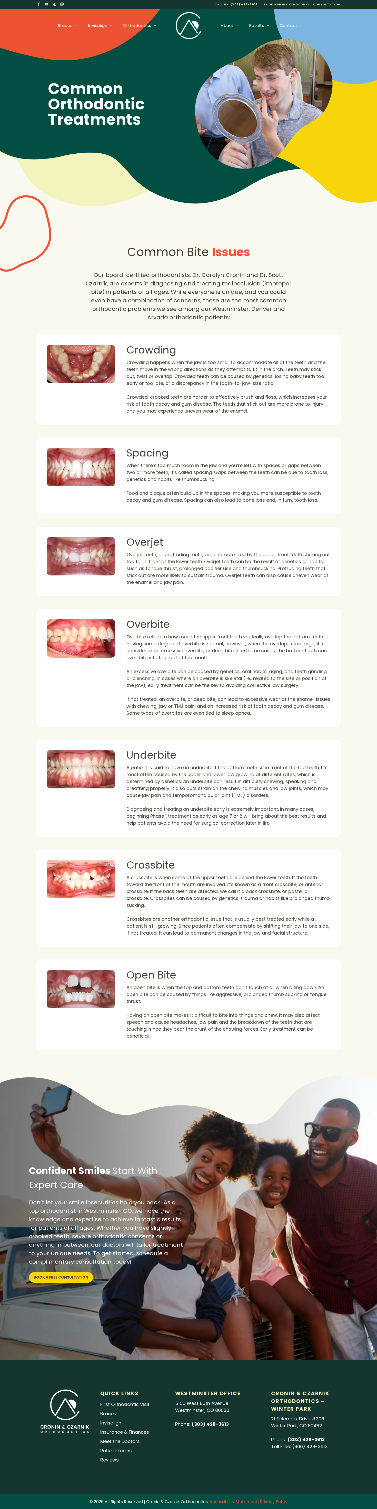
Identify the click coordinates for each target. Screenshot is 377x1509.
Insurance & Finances (124, 1432)
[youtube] (46, 5)
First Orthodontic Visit (125, 1404)
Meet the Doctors (120, 1441)
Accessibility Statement (233, 1502)
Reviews (109, 1460)
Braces (108, 1413)
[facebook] (39, 5)
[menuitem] (68, 25)
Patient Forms (116, 1450)
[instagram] (62, 5)
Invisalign (110, 1423)
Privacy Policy (273, 1502)
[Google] (54, 5)
